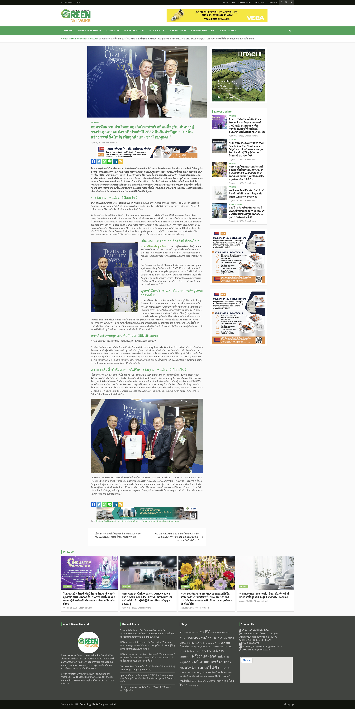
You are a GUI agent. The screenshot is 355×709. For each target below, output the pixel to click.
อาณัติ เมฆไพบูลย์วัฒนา (169, 521)
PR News (95, 122)
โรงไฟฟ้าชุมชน (194, 686)
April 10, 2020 (97, 142)
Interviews (155, 30)
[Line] (109, 161)
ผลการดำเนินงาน (217, 647)
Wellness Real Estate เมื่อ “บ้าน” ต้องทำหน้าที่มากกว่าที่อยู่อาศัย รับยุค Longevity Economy (246, 193)
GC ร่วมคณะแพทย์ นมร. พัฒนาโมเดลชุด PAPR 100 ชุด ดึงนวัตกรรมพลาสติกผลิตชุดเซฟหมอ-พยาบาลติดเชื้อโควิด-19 (177, 537)
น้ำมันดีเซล (185, 646)
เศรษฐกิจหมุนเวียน (200, 681)
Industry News (235, 204)
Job (233, 2)
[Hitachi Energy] (238, 50)
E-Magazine (176, 30)
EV (207, 631)
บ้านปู (194, 647)
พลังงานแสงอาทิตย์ (208, 662)
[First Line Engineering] (147, 147)
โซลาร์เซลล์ (222, 681)
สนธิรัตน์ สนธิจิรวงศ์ (189, 676)
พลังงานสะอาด (204, 656)
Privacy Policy (260, 2)
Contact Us (273, 2)
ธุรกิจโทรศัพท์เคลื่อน (128, 521)
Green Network (110, 142)
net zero (225, 632)
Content (111, 30)
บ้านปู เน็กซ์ (201, 647)
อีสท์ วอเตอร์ (222, 676)
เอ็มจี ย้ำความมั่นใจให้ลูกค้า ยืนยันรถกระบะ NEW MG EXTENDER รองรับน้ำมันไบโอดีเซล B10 (118, 535)
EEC (197, 632)
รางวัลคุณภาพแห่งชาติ (148, 521)
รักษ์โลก (190, 673)
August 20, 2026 (236, 200)
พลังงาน (206, 651)
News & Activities (88, 30)
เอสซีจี (212, 681)
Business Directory (202, 30)
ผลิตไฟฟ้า (187, 651)
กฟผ (182, 638)
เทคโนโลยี (185, 681)
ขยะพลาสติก (211, 643)
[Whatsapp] (104, 161)
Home (69, 30)
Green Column (132, 30)
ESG (202, 632)
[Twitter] (99, 161)
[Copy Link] (120, 161)
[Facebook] (93, 161)
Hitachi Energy (216, 632)
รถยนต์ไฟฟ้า (208, 667)
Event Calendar (229, 30)
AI (181, 632)
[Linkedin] (115, 161)
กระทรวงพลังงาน (201, 637)
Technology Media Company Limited (98, 704)
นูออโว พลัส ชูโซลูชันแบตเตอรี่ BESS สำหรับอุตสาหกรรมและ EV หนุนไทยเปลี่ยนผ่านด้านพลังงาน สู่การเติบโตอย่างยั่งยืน (247, 212)
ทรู (118, 521)
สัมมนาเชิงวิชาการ (207, 677)
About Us (225, 2)
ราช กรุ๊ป (198, 672)
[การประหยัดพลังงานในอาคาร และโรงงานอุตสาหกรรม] (147, 508)
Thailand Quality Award (106, 521)
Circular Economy (189, 632)
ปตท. (208, 647)
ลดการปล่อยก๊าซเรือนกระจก (217, 672)
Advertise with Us (244, 2)
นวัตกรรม (224, 643)
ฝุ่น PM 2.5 (196, 651)
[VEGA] (217, 11)
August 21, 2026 (236, 136)
